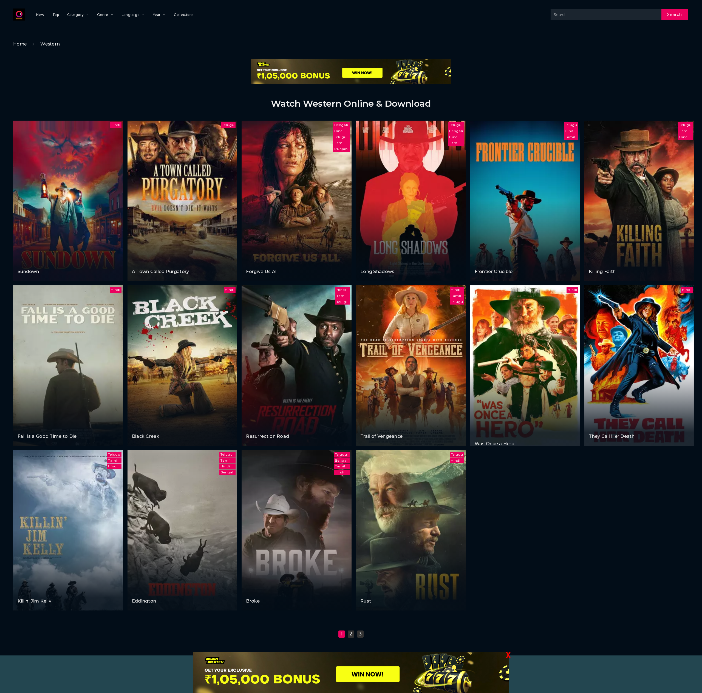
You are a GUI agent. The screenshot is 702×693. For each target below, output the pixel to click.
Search (674, 14)
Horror (24, 261)
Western (50, 44)
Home (20, 44)
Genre (102, 15)
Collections (183, 15)
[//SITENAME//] (18, 14)
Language (131, 15)
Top (55, 15)
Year (156, 15)
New (40, 15)
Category (75, 15)
